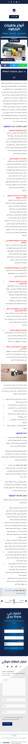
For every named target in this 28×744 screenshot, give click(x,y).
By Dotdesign (14, 735)
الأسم (22, 628)
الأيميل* (22, 635)
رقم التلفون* (21, 641)
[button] (14, 10)
